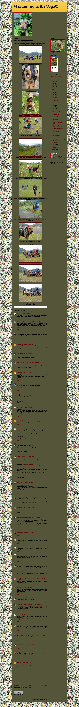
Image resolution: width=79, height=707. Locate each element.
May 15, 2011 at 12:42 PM (29, 546)
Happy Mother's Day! (57, 131)
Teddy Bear (19, 332)
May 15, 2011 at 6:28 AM (34, 443)
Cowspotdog (19, 546)
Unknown (19, 344)
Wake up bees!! (56, 129)
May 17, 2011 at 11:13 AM (30, 652)
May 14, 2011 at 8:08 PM (35, 321)
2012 (53, 94)
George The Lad (20, 652)
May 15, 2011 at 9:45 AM (34, 517)
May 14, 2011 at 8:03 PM (25, 313)
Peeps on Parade (56, 111)
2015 (53, 89)
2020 (53, 81)
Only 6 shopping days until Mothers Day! (59, 140)
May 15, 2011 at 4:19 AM (26, 407)
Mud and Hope (56, 114)
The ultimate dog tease (58, 128)
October (55, 100)
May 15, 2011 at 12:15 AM (27, 344)
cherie (18, 587)
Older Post (44, 685)
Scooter (18, 407)
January (55, 147)
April (54, 142)
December (55, 97)
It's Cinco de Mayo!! (57, 135)
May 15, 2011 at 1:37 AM (25, 372)
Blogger (45, 699)
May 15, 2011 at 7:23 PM (26, 587)
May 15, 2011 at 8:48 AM (27, 482)
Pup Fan (19, 597)
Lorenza (18, 482)
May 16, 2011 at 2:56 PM (29, 644)
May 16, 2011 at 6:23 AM (26, 614)
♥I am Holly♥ (19, 456)
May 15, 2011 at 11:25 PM (36, 604)
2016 (53, 87)
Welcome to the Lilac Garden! (57, 138)
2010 (53, 149)
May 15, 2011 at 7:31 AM (28, 456)
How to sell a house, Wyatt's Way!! (59, 133)
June (54, 106)
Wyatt (58, 153)
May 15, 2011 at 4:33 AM (25, 420)
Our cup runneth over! (57, 117)
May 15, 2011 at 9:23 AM (31, 497)
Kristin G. (19, 532)
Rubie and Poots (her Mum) (23, 321)
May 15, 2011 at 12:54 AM (32, 362)
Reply (18, 318)
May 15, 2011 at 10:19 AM (27, 532)
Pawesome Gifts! (56, 120)
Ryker (18, 353)
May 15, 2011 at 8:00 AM (29, 464)
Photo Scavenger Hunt (58, 112)
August (54, 103)
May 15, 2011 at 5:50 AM (31, 427)
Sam (18, 313)
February (55, 145)
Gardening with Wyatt (36, 6)
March (54, 144)
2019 (53, 83)
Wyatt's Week (55, 119)
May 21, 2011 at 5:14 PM (25, 662)
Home (30, 685)
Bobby (18, 614)
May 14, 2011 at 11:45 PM (28, 332)
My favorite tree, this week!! (59, 126)
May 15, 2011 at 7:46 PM (27, 597)
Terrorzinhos (19, 644)
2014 (53, 91)
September (55, 102)
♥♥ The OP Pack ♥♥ (21, 427)
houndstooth (19, 507)
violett (18, 372)
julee (18, 662)
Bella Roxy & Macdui (21, 362)
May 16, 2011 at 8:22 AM (26, 624)
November (55, 98)
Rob (18, 420)
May (54, 108)
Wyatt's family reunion (57, 125)
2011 (53, 95)
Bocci (18, 624)
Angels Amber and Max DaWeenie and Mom (27, 578)
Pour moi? (55, 109)
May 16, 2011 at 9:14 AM (30, 633)
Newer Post (16, 685)
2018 (53, 84)
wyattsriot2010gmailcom (57, 76)
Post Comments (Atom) (25, 687)
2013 (53, 92)
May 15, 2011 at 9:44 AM (29, 507)
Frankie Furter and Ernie (22, 443)
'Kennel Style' (56, 116)
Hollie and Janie (20, 633)
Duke (18, 383)
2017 (53, 86)
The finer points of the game (57, 123)
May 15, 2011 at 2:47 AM (25, 383)
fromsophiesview (20, 497)
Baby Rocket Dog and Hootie (23, 604)
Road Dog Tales (20, 554)
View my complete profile (56, 164)
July (54, 105)
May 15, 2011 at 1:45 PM (30, 554)
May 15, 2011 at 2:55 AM (29, 394)
